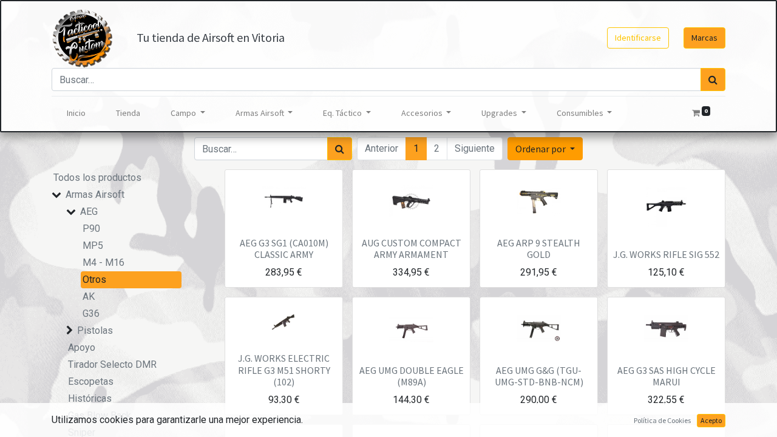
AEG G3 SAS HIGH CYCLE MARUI (666, 376)
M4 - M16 (103, 262)
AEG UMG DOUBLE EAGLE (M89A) (411, 376)
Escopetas (91, 381)
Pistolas (95, 330)
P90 (91, 228)
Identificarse (638, 37)
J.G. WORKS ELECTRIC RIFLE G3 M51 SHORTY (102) (284, 369)
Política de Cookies (662, 420)
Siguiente (475, 148)
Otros (94, 279)
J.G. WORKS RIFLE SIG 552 (666, 254)
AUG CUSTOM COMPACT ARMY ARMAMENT (411, 248)
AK (89, 296)
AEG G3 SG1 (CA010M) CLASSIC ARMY (284, 248)
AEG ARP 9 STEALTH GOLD (538, 248)
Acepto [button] (711, 420)
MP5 (93, 245)
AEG (89, 211)
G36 (91, 313)
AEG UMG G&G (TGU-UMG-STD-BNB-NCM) (539, 376)
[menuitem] (76, 113)
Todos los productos (97, 177)
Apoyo (81, 347)
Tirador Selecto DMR (112, 364)
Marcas (704, 37)
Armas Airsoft (95, 194)
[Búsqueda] (713, 79)
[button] (545, 148)
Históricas (90, 398)
